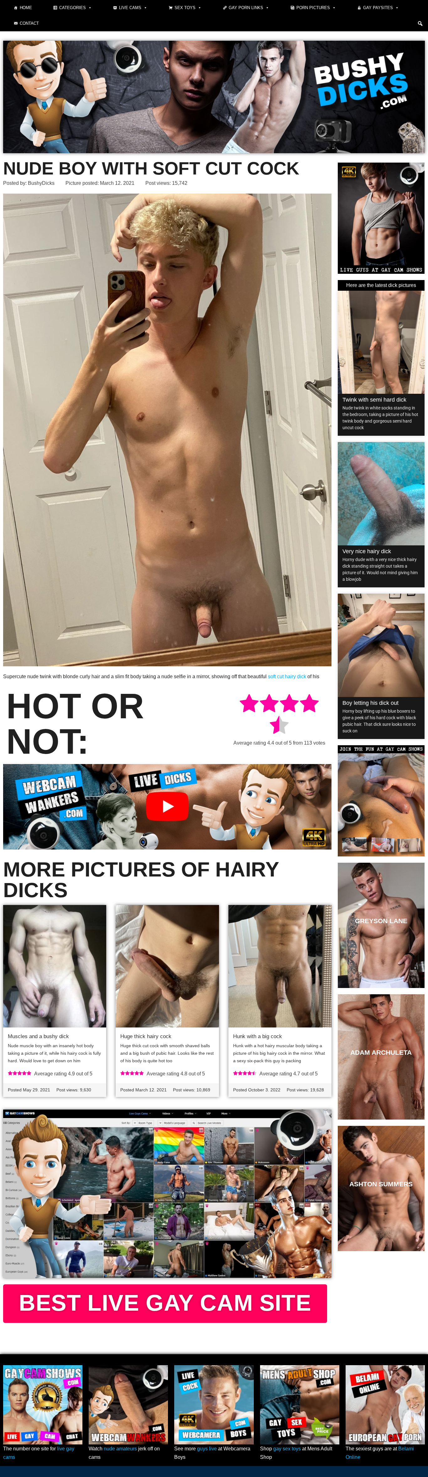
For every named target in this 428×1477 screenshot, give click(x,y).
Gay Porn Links (246, 7)
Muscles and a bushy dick (38, 1036)
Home (26, 7)
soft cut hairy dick (287, 676)
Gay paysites (378, 7)
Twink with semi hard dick (374, 400)
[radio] (249, 704)
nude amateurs (120, 1448)
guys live (207, 1448)
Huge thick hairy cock (145, 1036)
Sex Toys (185, 7)
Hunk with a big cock (257, 1036)
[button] (420, 23)
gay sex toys (287, 1448)
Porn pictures (313, 7)
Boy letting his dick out (370, 703)
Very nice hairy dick (366, 551)
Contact (29, 23)
